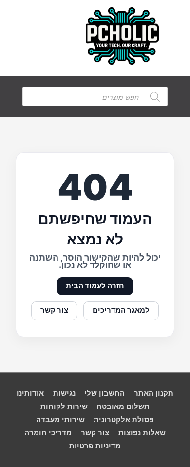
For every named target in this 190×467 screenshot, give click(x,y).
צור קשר (54, 310)
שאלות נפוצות (142, 432)
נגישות (64, 393)
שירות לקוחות (64, 406)
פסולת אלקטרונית (124, 419)
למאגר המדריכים (121, 310)
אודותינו (30, 393)
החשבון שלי (104, 393)
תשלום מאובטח (123, 406)
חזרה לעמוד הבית (95, 286)
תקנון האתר (153, 393)
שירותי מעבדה (60, 419)
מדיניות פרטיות (95, 446)
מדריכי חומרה (48, 432)
